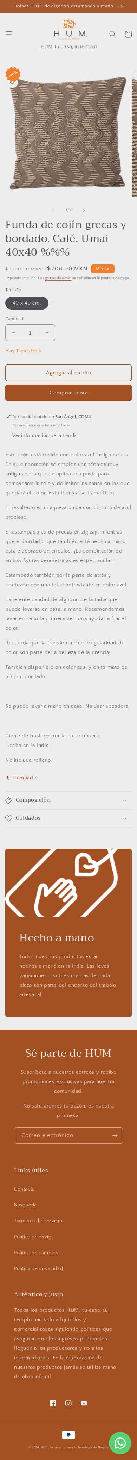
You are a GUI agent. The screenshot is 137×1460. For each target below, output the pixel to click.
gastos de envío (58, 278)
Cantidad (14, 318)
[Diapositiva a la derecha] (84, 210)
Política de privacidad (38, 1269)
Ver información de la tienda (44, 435)
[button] (9, 34)
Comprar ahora (69, 393)
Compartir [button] (25, 778)
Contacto (24, 1189)
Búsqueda (25, 1205)
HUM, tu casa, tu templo (59, 1447)
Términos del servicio (38, 1221)
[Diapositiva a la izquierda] (53, 210)
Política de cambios (36, 1253)
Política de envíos (34, 1237)
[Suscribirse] (115, 1135)
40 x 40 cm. (27, 303)
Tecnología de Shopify (93, 1447)
